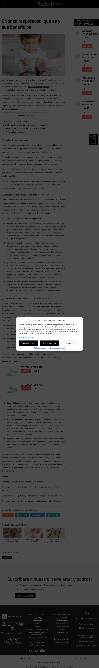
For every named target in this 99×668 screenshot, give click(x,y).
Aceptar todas (28, 343)
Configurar (70, 343)
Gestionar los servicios (26, 337)
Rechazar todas (49, 343)
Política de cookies (40, 348)
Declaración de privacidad (56, 348)
